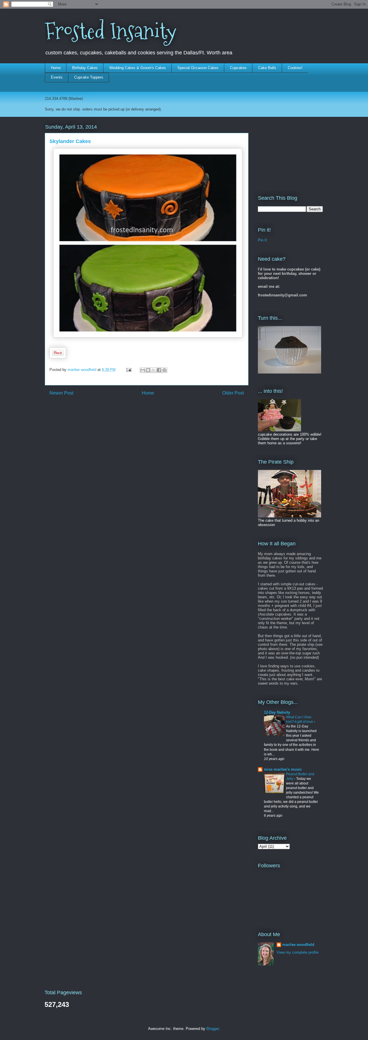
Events (57, 77)
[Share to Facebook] (159, 370)
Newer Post (61, 393)
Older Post (233, 393)
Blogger (212, 1028)
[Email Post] (128, 369)
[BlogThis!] (148, 370)
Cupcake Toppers (88, 77)
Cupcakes (238, 68)
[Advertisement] (286, 151)
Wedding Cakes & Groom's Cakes (137, 68)
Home (56, 68)
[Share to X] (153, 370)
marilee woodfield (298, 944)
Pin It (262, 240)
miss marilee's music (283, 769)
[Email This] (142, 370)
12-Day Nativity (277, 712)
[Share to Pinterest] (164, 370)
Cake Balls (267, 68)
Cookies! (295, 68)
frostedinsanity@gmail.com (67, 93)
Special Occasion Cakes (197, 68)
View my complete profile (298, 952)
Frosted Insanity (110, 31)
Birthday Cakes (85, 68)
